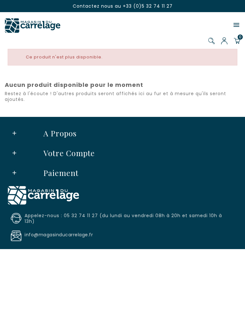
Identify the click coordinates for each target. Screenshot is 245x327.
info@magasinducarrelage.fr (59, 235)
